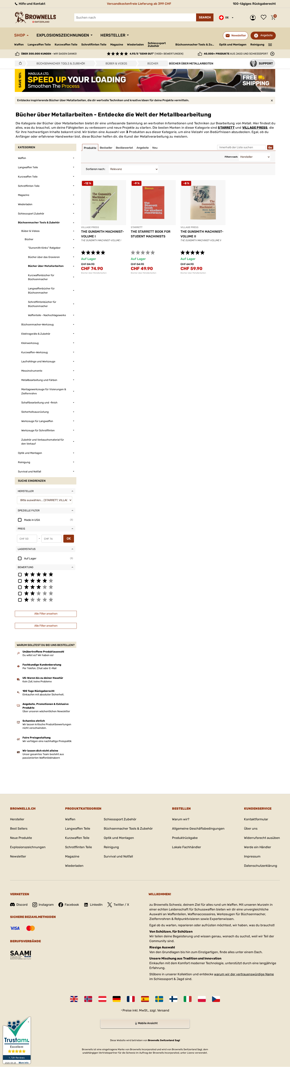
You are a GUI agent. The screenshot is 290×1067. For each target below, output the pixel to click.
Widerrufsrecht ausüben (262, 838)
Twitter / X (121, 904)
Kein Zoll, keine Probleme (37, 681)
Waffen (19, 44)
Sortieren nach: (95, 169)
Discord (22, 904)
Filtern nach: (231, 157)
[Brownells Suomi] (173, 999)
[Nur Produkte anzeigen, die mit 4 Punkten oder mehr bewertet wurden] (45, 580)
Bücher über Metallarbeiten (94, 273)
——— (270, 44)
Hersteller (112, 35)
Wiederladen (135, 44)
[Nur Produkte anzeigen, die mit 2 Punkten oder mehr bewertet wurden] (45, 593)
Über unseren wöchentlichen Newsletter (46, 711)
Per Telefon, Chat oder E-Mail (39, 668)
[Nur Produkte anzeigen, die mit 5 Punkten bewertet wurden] (45, 574)
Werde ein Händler (257, 847)
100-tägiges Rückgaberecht (254, 4)
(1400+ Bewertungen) (156, 53)
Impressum (252, 856)
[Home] (19, 63)
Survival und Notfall (118, 856)
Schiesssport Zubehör (157, 44)
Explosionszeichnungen (62, 35)
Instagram (46, 904)
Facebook (72, 904)
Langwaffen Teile (39, 44)
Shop (19, 35)
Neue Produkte (21, 838)
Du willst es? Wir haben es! (37, 655)
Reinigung (257, 44)
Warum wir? (180, 819)
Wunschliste (264, 17)
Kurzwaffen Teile (66, 44)
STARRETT (226, 127)
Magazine (116, 44)
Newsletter (18, 856)
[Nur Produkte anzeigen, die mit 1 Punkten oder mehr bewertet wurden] (45, 599)
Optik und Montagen (232, 44)
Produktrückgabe (185, 838)
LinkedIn (96, 904)
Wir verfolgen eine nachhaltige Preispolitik (47, 741)
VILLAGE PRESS (255, 127)
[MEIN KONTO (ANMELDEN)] (253, 17)
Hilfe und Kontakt (31, 4)
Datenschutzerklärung (260, 866)
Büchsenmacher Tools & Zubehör (195, 44)
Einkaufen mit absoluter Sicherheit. (43, 694)
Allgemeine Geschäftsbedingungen (198, 828)
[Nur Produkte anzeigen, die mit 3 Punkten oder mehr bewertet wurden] (45, 587)
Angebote (266, 35)
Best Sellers (18, 828)
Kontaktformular (256, 819)
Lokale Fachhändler (186, 847)
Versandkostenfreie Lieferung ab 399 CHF (139, 4)
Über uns (250, 828)
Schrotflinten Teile (93, 44)
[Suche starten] (204, 17)
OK (69, 538)
